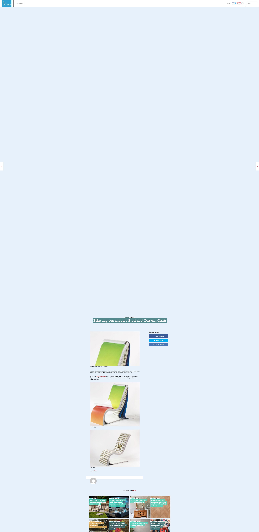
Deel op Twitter (159, 340)
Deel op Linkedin (159, 344)
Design (134, 490)
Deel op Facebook (159, 336)
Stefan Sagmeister (101, 376)
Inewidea (94, 471)
